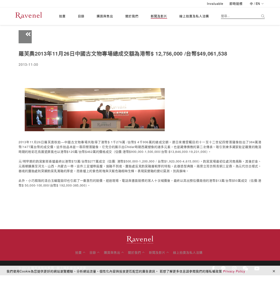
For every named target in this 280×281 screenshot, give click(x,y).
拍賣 (62, 16)
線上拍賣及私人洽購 (194, 16)
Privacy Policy (234, 271)
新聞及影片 (159, 16)
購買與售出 (105, 16)
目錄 (81, 16)
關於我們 (131, 16)
